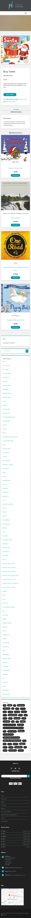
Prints (4, 595)
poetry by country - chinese (9, 567)
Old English (5, 555)
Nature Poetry (6, 551)
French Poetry (6, 452)
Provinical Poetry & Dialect (9, 607)
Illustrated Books (6, 480)
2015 (7, 101)
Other (13, 101)
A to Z (4, 361)
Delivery (3, 808)
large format (5, 496)
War (4, 678)
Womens (21, 750)
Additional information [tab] (16, 112)
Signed (22, 744)
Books (10, 101)
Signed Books (6, 654)
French (20, 715)
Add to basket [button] (15, 175)
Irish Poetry (5, 488)
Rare (4, 611)
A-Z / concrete (6, 365)
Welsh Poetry (6, 690)
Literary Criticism (6, 524)
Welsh (4, 686)
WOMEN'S (12, 750)
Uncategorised (6, 670)
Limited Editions (6, 520)
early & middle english (8, 441)
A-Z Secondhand (7, 373)
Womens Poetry (6, 694)
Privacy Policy (4, 821)
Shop (2, 795)
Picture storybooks (12, 731)
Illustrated (17, 718)
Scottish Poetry (6, 642)
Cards (4, 401)
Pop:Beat (5, 591)
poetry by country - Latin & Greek (11, 575)
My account (4, 799)
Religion (4, 619)
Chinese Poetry (6, 409)
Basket (2, 802)
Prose (24, 741)
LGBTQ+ (5, 516)
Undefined (5, 674)
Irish (13, 721)
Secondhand (6, 646)
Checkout (3, 805)
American (5, 381)
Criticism (5, 429)
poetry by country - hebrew (9, 571)
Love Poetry (5, 536)
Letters (4, 508)
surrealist (11, 747)
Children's (5, 405)
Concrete (17, 712)
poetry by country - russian (9, 579)
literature (5, 528)
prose (4, 599)
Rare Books (5, 615)
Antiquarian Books (7, 393)
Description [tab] (16, 109)
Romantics (5, 627)
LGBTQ (4, 512)
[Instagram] (19, 768)
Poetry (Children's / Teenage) (8, 734)
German (5, 718)
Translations (5, 666)
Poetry (4, 559)
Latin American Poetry (8, 504)
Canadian (10, 712)
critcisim (4, 425)
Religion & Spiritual (7, 623)
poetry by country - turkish (9, 587)
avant (5, 712)
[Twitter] (15, 768)
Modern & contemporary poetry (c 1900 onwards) (13, 728)
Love (4, 532)
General (5, 456)
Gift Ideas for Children (8, 464)
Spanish (5, 747)
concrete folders (6, 421)
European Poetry (7, 448)
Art (13, 708)
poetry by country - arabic (9, 563)
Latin (4, 500)
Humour (4, 476)
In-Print (4, 484)
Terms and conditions (6, 811)
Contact (3, 818)
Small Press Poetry (7, 658)
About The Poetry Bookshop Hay (9, 815)
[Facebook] (11, 768)
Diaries (4, 433)
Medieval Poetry (6, 547)
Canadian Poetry (7, 397)
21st (14, 705)
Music (5, 731)
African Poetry (6, 377)
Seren (4, 650)
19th (5, 705)
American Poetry (7, 385)
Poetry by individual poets (12, 740)
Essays (4, 445)
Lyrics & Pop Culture (7, 540)
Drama (5, 715)
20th (9, 705)
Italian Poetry (6, 492)
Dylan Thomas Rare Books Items (10, 437)
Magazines (5, 543)
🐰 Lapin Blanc (4, 915)
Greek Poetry (6, 468)
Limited (23, 721)
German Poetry (6, 460)
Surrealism (5, 662)
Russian (4, 631)
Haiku (4, 472)
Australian (23, 708)
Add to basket (10, 94)
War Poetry (5, 682)
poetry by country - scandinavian (10, 583)
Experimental (13, 715)
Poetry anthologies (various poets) (11, 737)
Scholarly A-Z (6, 635)
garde (25, 715)
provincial (5, 603)
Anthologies (5, 389)
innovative (6, 721)
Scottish (4, 638)
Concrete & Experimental (9, 417)
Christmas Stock (23, 99)
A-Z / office (5, 369)
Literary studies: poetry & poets (9, 724)
